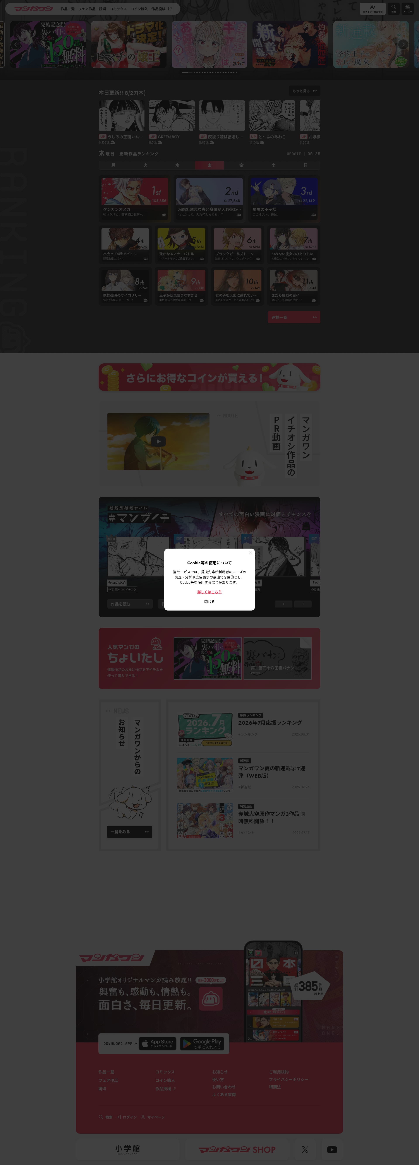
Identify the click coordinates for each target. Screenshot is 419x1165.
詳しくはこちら (209, 591)
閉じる (209, 601)
